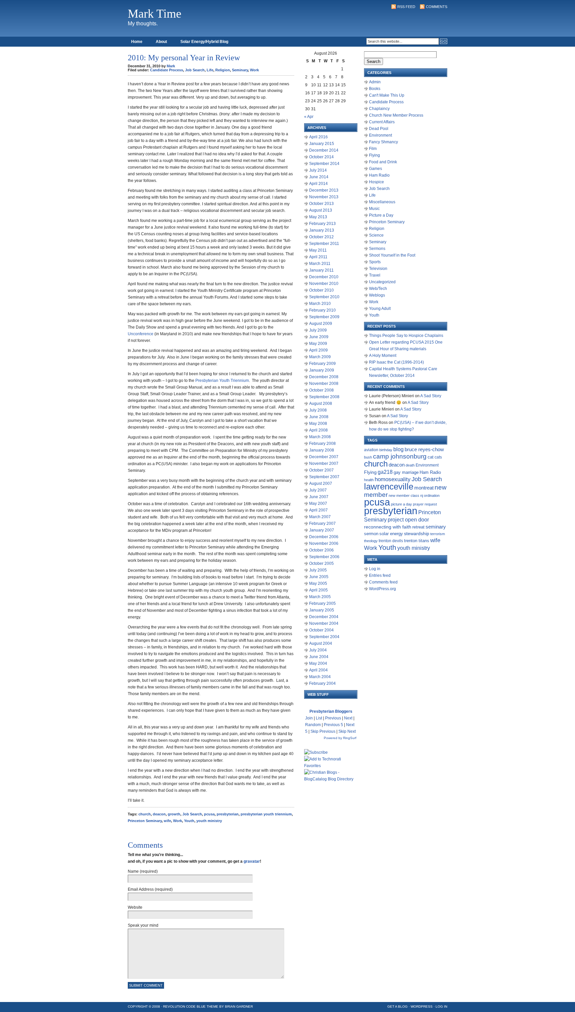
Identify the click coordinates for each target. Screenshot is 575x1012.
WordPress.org (382, 588)
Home (136, 41)
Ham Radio (379, 175)
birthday (385, 450)
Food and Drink (383, 162)
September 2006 (324, 556)
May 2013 (318, 217)
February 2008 (322, 443)
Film (373, 148)
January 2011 (321, 270)
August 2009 (320, 323)
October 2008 (321, 390)
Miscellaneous (382, 202)
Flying (374, 155)
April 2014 (318, 183)
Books (374, 88)
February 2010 (322, 310)
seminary (436, 526)
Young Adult (380, 308)
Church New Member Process (396, 115)
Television (378, 268)
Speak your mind (143, 925)
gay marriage (406, 472)
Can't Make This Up (386, 95)
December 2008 (323, 377)
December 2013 (323, 190)
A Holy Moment (382, 355)
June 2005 (318, 576)
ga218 (385, 472)
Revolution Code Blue (184, 1006)
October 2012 (321, 237)
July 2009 (318, 330)
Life (210, 70)
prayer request (425, 504)
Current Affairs (382, 122)
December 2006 (323, 536)
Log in (374, 568)
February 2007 (322, 523)
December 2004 (323, 616)
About (161, 41)
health (369, 480)
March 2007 (320, 516)
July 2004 (318, 650)
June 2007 (318, 497)
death (410, 465)
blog (398, 449)
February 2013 (322, 223)
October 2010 (321, 290)
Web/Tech (378, 288)
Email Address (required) (150, 889)
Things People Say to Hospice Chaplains (406, 335)
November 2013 (323, 197)
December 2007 (323, 457)
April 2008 (318, 430)
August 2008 (320, 403)
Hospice (376, 182)
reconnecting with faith (387, 526)
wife (167, 821)
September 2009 (324, 317)
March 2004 (320, 676)
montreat (424, 488)
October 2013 (321, 203)
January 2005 (321, 610)
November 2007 (323, 463)
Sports (375, 262)
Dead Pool (378, 128)
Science (376, 235)
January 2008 (321, 450)
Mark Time (154, 13)
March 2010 (320, 303)
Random (313, 724)
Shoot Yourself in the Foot (392, 255)
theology (371, 541)
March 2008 (320, 437)
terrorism (437, 534)
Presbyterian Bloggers (330, 711)
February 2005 (322, 603)
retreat (418, 526)
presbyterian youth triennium (266, 814)
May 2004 (318, 663)
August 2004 (320, 643)
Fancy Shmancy (383, 142)
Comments (436, 7)
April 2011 (318, 257)
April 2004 (318, 670)
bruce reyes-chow (424, 449)
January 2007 (321, 530)
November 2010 (323, 283)
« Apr (308, 116)
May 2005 (318, 583)
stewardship (416, 533)
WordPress (422, 1006)
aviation (371, 450)
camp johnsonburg (400, 456)
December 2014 (323, 150)
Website (135, 907)
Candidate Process (166, 70)
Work (254, 70)
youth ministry (209, 821)
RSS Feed (406, 7)
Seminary (240, 70)
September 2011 (324, 243)
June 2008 (318, 417)
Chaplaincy (379, 108)
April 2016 (318, 137)
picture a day (401, 504)
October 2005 (321, 563)
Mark (171, 66)
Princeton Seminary (145, 821)
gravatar (252, 861)
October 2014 (321, 157)
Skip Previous (322, 731)
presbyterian (228, 814)
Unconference (140, 334)
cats (438, 457)
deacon (159, 814)
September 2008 (324, 397)
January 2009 (321, 370)
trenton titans (416, 540)
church (144, 814)
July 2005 (318, 570)
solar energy (391, 533)
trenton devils (391, 540)
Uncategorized (382, 282)
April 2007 (318, 510)
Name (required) (143, 871)
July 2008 (318, 410)
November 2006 (323, 543)
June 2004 (318, 656)
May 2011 (318, 250)
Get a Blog (397, 1006)
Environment (380, 135)
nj (421, 496)
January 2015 (321, 143)
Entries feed (380, 575)
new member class (404, 496)
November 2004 (323, 623)
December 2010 (323, 277)
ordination (432, 496)
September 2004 (324, 636)
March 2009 (320, 357)
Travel (374, 275)
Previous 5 (333, 724)
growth (174, 814)
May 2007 (318, 503)
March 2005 (320, 596)
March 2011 (319, 263)
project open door (408, 519)
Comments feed (383, 582)
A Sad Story (430, 396)
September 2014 (324, 163)
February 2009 (322, 363)
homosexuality (393, 479)
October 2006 (321, 550)
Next (348, 718)
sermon (371, 533)
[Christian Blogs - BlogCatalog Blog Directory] (330, 779)
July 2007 (318, 490)
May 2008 (318, 423)
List (319, 718)
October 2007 (321, 470)
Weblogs (377, 295)
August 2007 (320, 483)
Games (375, 168)
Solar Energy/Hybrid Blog (204, 41)
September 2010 (324, 297)
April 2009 (318, 350)
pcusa (209, 814)
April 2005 (318, 590)
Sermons (377, 248)
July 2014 (318, 170)
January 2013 (321, 230)
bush (368, 457)
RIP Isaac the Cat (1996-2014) (396, 362)
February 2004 (322, 683)
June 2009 (318, 337)
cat (431, 457)
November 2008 (323, 383)
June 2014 (318, 177)
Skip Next (347, 731)
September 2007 (324, 477)
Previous (333, 718)
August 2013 (320, 210)
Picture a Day (381, 215)
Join (309, 718)
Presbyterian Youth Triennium (222, 380)
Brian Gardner (239, 1006)
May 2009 (318, 343)
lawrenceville (388, 487)
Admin (375, 82)
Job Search (195, 70)
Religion (222, 70)
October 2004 (321, 630)
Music (374, 208)
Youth (189, 821)
